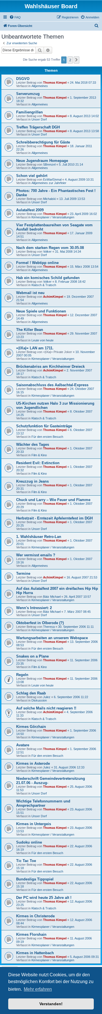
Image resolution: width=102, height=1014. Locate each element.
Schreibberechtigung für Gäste (43, 142)
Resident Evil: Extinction (38, 463)
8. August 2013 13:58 (84, 131)
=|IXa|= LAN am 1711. (35, 348)
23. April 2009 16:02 (83, 214)
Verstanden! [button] (51, 1004)
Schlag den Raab (31, 693)
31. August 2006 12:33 (69, 767)
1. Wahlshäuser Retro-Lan (38, 537)
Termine (23, 573)
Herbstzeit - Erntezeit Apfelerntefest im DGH (54, 518)
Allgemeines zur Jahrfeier (48, 183)
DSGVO (22, 79)
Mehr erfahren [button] (38, 989)
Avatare (22, 745)
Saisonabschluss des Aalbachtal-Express (52, 385)
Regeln (22, 675)
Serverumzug (28, 94)
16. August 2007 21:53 (82, 577)
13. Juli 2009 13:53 (72, 198)
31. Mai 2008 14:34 (68, 251)
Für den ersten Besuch (47, 436)
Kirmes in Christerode (35, 916)
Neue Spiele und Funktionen (41, 311)
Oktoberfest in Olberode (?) (40, 623)
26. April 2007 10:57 (77, 596)
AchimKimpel (53, 296)
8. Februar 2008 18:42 (70, 281)
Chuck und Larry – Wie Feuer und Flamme (53, 500)
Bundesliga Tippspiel (35, 879)
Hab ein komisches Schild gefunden (48, 278)
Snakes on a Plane (32, 656)
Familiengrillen (29, 112)
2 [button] (70, 59)
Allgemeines (39, 86)
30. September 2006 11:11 (76, 626)
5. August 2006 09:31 (84, 956)
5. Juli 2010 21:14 (71, 164)
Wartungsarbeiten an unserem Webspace (52, 638)
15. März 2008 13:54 (84, 266)
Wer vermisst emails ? (35, 555)
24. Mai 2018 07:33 (83, 82)
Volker (47, 251)
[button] (76, 59)
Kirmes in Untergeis (33, 824)
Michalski (49, 198)
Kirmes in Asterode (33, 763)
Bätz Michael (52, 596)
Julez (46, 697)
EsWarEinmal (52, 179)
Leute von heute (42, 340)
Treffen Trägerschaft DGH (38, 127)
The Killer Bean (29, 330)
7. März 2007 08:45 (77, 611)
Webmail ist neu (30, 293)
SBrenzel (49, 164)
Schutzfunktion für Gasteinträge (44, 426)
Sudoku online (29, 842)
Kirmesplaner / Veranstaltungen (52, 217)
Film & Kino (39, 455)
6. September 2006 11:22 (71, 697)
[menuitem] (15, 17)
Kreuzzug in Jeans (32, 481)
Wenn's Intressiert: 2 (34, 608)
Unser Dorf (39, 119)
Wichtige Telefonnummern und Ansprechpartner (43, 803)
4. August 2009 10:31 (79, 179)
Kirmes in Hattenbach (35, 953)
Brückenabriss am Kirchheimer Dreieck (50, 366)
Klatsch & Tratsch (43, 285)
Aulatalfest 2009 (30, 210)
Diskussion (39, 700)
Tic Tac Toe (26, 861)
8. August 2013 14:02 (84, 116)
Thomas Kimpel (55, 82)
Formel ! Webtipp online (37, 263)
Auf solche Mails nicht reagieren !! (46, 708)
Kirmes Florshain (31, 934)
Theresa (49, 626)
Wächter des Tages (32, 444)
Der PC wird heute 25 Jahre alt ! (43, 897)
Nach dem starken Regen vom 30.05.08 (50, 248)
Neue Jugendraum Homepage (42, 161)
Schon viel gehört (31, 176)
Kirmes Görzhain (31, 726)
